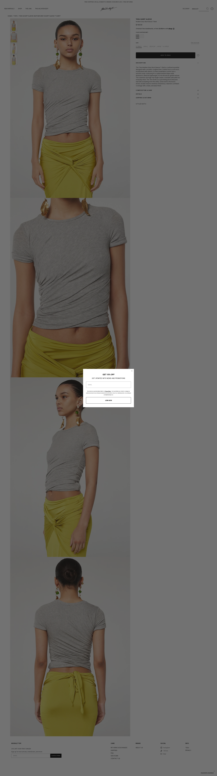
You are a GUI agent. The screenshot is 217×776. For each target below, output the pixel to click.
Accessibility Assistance (207, 772)
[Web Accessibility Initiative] (216, 773)
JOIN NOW (108, 400)
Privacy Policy (108, 391)
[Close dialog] (132, 371)
